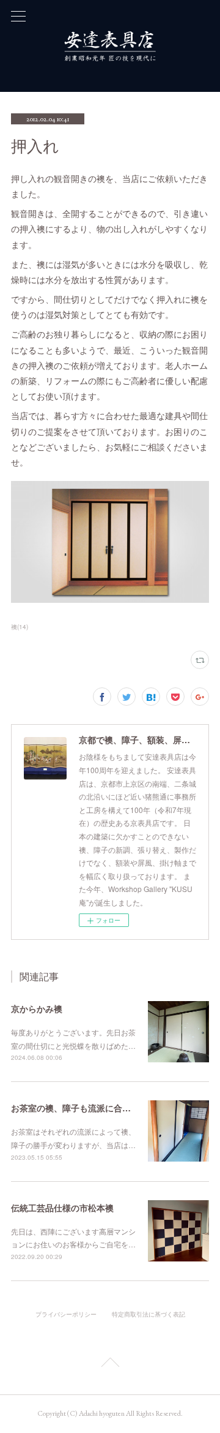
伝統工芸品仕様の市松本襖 (62, 1207)
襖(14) (19, 626)
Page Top (110, 1364)
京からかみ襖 (36, 1008)
